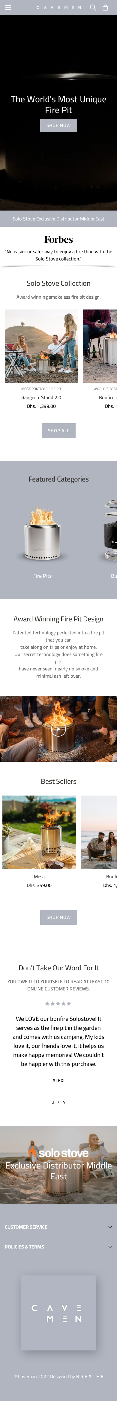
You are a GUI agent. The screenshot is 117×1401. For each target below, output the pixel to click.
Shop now (58, 125)
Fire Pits (42, 576)
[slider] (35, 756)
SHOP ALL (58, 430)
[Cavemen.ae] (59, 7)
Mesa (39, 876)
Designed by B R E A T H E (77, 1376)
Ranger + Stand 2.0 (41, 397)
